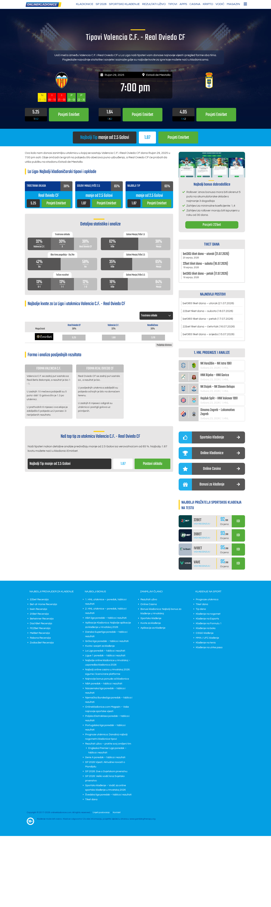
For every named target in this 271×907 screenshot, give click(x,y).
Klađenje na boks (206, 628)
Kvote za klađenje (150, 623)
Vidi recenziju (202, 524)
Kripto (208, 4)
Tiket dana (91, 799)
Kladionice (84, 4)
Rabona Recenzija (40, 638)
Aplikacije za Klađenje (152, 628)
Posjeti (178, 137)
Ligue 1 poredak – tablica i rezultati (105, 655)
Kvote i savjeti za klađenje (100, 646)
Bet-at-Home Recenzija (43, 604)
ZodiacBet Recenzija (42, 642)
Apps (183, 4)
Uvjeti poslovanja (101, 812)
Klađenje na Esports (207, 618)
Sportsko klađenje (124, 4)
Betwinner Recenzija (41, 618)
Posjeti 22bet (212, 225)
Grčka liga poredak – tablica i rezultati (107, 641)
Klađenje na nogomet (208, 614)
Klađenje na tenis (206, 642)
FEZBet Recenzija (40, 628)
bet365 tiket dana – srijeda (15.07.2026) (208, 334)
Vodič (220, 4)
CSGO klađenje (204, 633)
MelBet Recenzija (40, 633)
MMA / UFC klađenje (207, 638)
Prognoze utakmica (207, 599)
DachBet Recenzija (41, 623)
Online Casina (148, 604)
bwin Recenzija (38, 609)
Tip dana (201, 609)
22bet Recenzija (39, 599)
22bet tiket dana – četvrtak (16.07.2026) (209, 326)
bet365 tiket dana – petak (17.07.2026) (208, 318)
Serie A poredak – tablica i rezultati (105, 757)
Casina (195, 4)
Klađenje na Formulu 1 (209, 623)
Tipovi (172, 4)
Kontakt (117, 812)
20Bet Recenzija (39, 614)
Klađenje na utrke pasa (209, 647)
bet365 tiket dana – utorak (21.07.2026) (208, 303)
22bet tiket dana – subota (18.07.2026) (208, 311)
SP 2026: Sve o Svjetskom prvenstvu (106, 771)
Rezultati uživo (154, 4)
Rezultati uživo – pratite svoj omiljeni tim (108, 743)
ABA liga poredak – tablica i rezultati (106, 618)
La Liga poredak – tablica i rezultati (105, 650)
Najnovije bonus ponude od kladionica (107, 679)
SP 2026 (101, 4)
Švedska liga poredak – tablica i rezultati (108, 794)
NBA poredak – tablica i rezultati (103, 683)
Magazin (233, 4)
